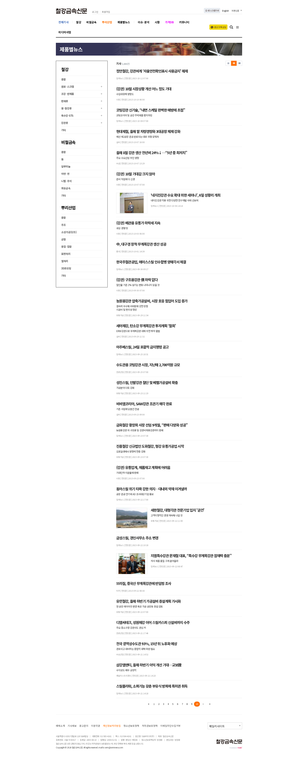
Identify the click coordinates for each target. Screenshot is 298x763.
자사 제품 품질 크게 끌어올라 (164, 561)
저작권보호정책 (150, 725)
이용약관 (95, 725)
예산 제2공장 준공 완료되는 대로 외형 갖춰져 (137, 136)
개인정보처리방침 (112, 725)
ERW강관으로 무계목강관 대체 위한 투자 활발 (138, 331)
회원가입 (106, 12)
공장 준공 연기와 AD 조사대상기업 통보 (134, 494)
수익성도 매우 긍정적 (126, 670)
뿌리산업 (107, 22)
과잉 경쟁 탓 (122, 228)
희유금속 (65, 188)
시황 (157, 22)
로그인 (95, 12)
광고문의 (83, 725)
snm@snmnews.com (114, 747)
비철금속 (91, 22)
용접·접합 (66, 246)
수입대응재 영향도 (125, 94)
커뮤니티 (184, 22)
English (225, 10)
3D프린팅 (66, 268)
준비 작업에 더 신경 (125, 179)
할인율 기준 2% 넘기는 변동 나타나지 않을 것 (137, 285)
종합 (63, 79)
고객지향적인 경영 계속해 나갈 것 (166, 515)
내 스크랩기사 (213, 10)
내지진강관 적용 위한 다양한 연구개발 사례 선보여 (174, 200)
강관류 (64, 123)
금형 (63, 239)
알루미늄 (65, 166)
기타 (63, 130)
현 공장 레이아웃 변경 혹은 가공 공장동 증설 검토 (139, 606)
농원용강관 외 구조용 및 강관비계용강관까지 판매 (139, 430)
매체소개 (60, 725)
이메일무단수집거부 (170, 725)
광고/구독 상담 (220, 27)
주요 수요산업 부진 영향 (127, 158)
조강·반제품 (67, 94)
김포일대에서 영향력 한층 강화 (130, 451)
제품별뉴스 (123, 22)
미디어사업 (64, 32)
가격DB (169, 22)
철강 (78, 22)
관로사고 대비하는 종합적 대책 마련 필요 (135, 649)
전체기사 (63, 22)
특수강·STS (67, 115)
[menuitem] (81, 79)
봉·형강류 (66, 108)
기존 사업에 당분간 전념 (127, 409)
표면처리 (65, 254)
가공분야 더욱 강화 (125, 388)
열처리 (64, 261)
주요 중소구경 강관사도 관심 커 (131, 627)
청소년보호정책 (131, 725)
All (84, 747)
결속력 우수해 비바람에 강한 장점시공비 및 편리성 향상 (132, 307)
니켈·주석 (66, 181)
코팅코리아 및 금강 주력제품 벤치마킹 (134, 115)
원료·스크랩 (67, 86)
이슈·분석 (143, 22)
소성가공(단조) (69, 232)
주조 (63, 225)
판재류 (64, 101)
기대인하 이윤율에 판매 (127, 472)
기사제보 (72, 725)
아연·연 (65, 174)
